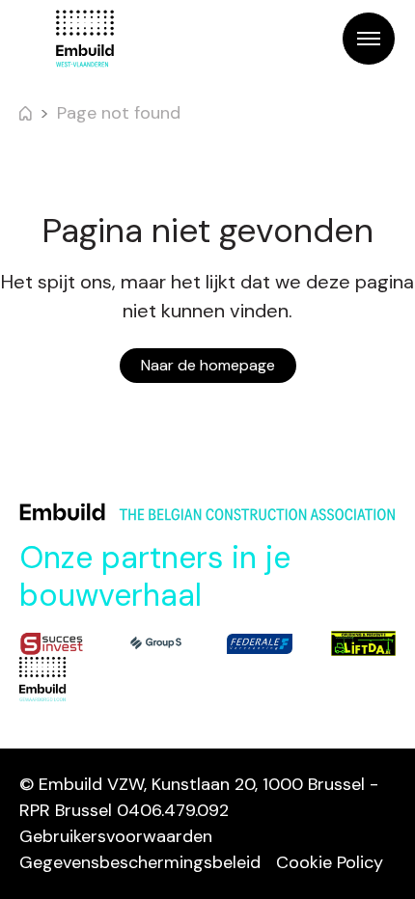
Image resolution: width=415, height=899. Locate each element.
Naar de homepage (208, 365)
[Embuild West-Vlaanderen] (85, 39)
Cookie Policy (329, 862)
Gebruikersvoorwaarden (115, 836)
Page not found (118, 112)
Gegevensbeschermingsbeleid (140, 862)
